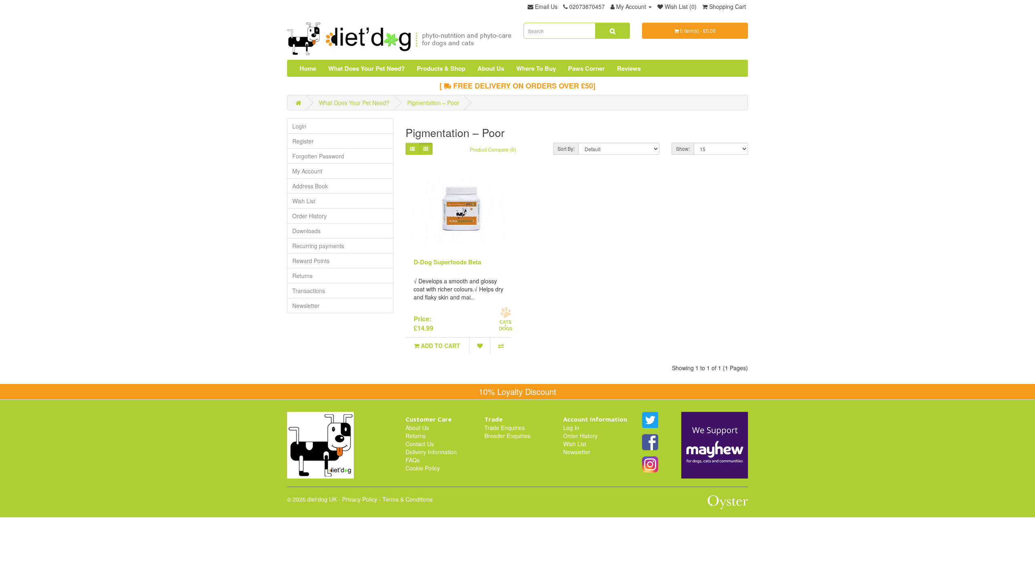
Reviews (629, 68)
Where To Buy (536, 68)
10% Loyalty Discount (517, 391)
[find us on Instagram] (650, 464)
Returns (302, 276)
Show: (683, 148)
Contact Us (420, 444)
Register (303, 141)
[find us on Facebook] (650, 441)
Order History (309, 216)
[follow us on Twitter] (650, 419)
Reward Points (311, 261)
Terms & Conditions (407, 499)
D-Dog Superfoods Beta (447, 261)
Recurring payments (318, 246)
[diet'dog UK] (320, 445)
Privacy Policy (359, 499)
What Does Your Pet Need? (366, 68)
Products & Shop (441, 68)
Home (308, 68)
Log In (571, 428)
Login (299, 126)
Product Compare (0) (493, 149)
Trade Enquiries (504, 428)
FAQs (413, 460)
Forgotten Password (318, 156)
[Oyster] (728, 506)
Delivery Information (431, 452)
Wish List (303, 201)
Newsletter (305, 306)
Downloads (306, 231)
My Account (307, 171)
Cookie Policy (423, 468)
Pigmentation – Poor (433, 103)
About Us (490, 68)
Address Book (310, 186)
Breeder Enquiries (507, 436)
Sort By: (566, 148)
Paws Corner (586, 68)
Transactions (308, 291)
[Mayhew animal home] (714, 445)
